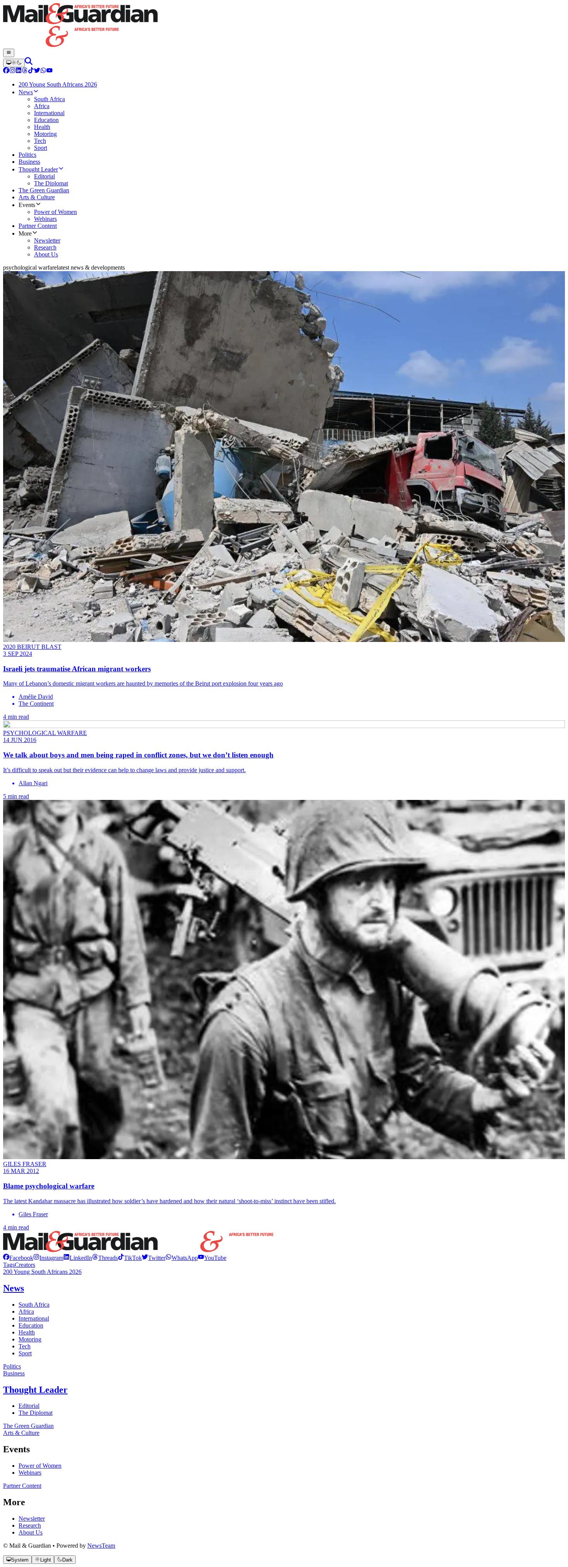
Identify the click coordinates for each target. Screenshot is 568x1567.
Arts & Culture (21, 1432)
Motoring (30, 1339)
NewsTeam (101, 1545)
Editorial (29, 1405)
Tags (9, 1264)
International (34, 1318)
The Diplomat (36, 1412)
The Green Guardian (28, 1426)
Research (30, 1525)
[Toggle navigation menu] (8, 53)
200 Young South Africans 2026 (42, 1271)
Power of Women (40, 1465)
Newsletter (32, 1518)
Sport (25, 1353)
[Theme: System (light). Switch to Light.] (14, 63)
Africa (26, 1311)
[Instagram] (12, 71)
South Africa (34, 1304)
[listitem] (18, 1258)
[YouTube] (49, 71)
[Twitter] (37, 71)
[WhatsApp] (43, 71)
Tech (25, 1346)
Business (14, 1373)
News (13, 1288)
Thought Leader (35, 1390)
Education (31, 1325)
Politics (12, 1366)
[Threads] (25, 71)
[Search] (28, 62)
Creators (25, 1264)
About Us (31, 1532)
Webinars (30, 1472)
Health (27, 1332)
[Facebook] (6, 71)
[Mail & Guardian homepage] (284, 26)
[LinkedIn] (18, 71)
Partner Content (22, 1485)
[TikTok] (31, 71)
